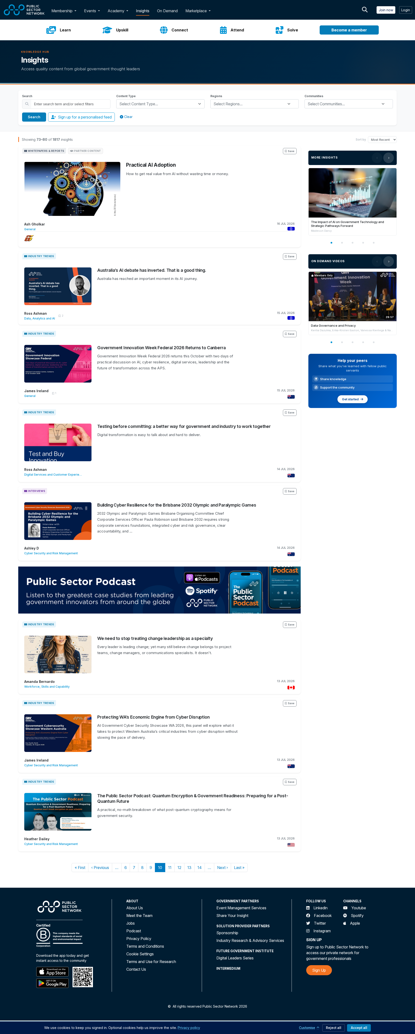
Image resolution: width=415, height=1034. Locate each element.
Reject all (333, 1028)
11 (169, 867)
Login (405, 10)
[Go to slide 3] (352, 242)
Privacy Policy (138, 938)
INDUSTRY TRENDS (41, 256)
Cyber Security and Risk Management (51, 553)
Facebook (323, 915)
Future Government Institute (245, 951)
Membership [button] (62, 10)
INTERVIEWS (36, 491)
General (30, 229)
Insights (142, 10)
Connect (179, 30)
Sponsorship (227, 932)
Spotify (357, 915)
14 (199, 867)
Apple (355, 923)
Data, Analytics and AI (39, 318)
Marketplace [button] (196, 10)
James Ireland (36, 391)
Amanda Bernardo (39, 681)
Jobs (130, 923)
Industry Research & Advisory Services (250, 940)
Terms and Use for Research (151, 961)
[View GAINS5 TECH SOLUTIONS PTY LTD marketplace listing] (29, 238)
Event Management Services (241, 907)
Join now (386, 10)
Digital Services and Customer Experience (53, 474)
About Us (134, 907)
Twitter (320, 923)
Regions (216, 96)
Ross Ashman (35, 313)
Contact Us (136, 969)
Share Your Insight (232, 915)
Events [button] (90, 10)
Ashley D (31, 548)
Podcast (133, 930)
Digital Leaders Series (235, 958)
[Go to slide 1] (331, 242)
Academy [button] (116, 10)
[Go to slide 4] (363, 242)
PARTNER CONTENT (87, 150)
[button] (76, 11)
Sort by (361, 139)
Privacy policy (189, 1028)
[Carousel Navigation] (383, 158)
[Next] (388, 158)
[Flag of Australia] (290, 396)
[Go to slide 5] (373, 242)
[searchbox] (255, 104)
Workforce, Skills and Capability (47, 686)
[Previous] (377, 158)
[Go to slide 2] (342, 242)
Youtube (358, 907)
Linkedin (320, 907)
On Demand (167, 10)
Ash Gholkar (34, 224)
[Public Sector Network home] (24, 10)
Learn (65, 30)
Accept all (359, 1028)
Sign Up (319, 970)
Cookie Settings (140, 953)
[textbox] (157, 104)
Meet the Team (139, 915)
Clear (128, 117)
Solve (292, 30)
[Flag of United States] (290, 844)
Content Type (126, 96)
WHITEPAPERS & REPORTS (46, 151)
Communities (314, 96)
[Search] (365, 10)
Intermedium (228, 968)
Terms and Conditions (145, 946)
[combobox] (160, 103)
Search (27, 96)
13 (189, 867)
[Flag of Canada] (290, 687)
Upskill (122, 30)
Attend (237, 30)
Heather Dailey (36, 839)
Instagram (322, 930)
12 (179, 867)
